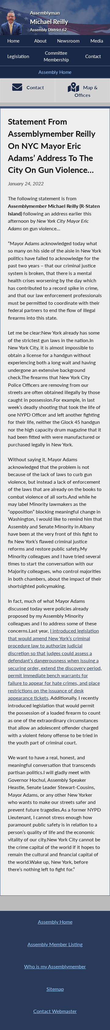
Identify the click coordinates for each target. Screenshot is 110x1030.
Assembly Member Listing (55, 944)
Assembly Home (55, 72)
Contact (93, 56)
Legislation (18, 56)
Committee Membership (56, 56)
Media (96, 40)
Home (13, 40)
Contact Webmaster (55, 1011)
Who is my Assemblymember (55, 966)
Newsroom (68, 40)
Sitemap (55, 989)
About (40, 40)
